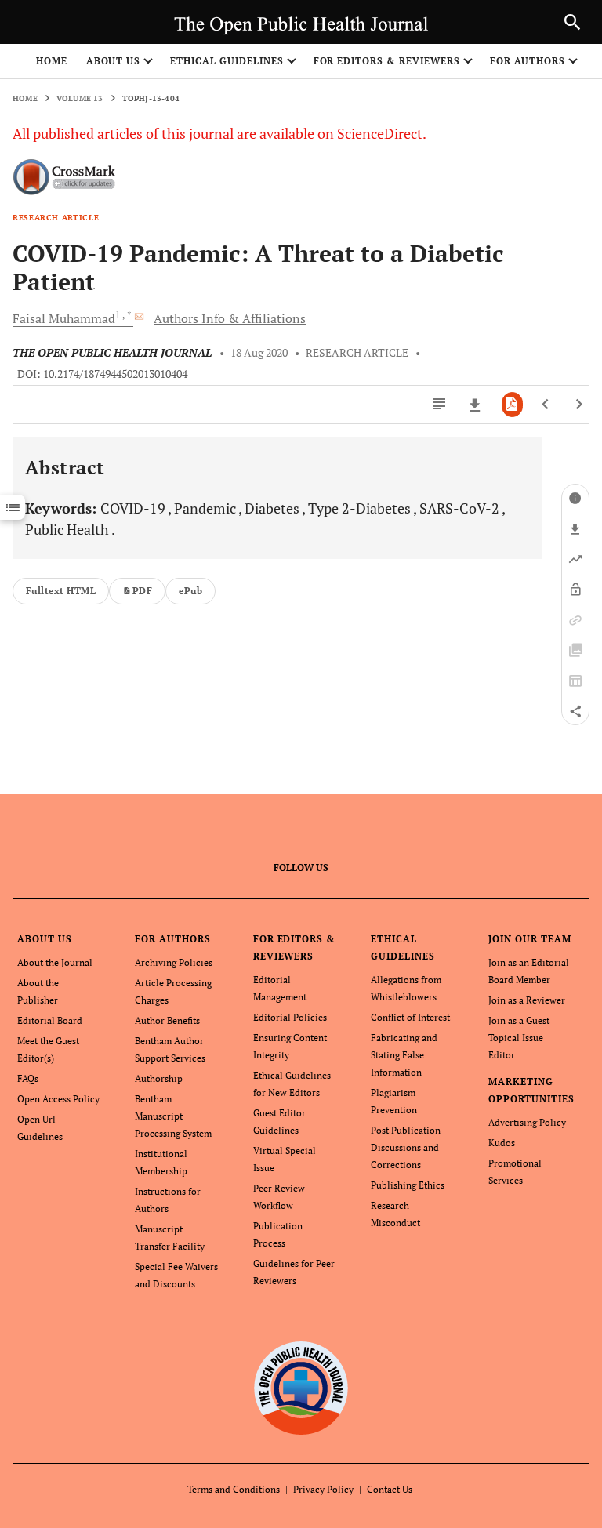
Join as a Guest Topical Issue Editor (518, 1037)
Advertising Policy (527, 1122)
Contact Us (389, 1489)
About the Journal (54, 962)
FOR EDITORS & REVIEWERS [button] (387, 61)
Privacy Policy (323, 1489)
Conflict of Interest (410, 1017)
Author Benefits (167, 1020)
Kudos (501, 1143)
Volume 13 (79, 98)
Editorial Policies (290, 1017)
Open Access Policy (58, 1099)
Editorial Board (49, 1020)
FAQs (27, 1078)
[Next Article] (578, 404)
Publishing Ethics (407, 1185)
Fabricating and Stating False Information (404, 1055)
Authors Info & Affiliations (230, 318)
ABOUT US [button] (113, 61)
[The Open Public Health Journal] (301, 1388)
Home (51, 61)
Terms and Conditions (233, 1489)
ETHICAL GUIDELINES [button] (226, 61)
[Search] (572, 21)
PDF (142, 591)
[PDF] (512, 404)
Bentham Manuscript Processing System (173, 1116)
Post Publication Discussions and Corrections (406, 1147)
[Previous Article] (546, 404)
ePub (190, 591)
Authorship (159, 1078)
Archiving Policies (173, 962)
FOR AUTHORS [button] (528, 61)
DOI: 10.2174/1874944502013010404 (102, 374)
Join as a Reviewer (526, 1000)
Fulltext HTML (61, 591)
